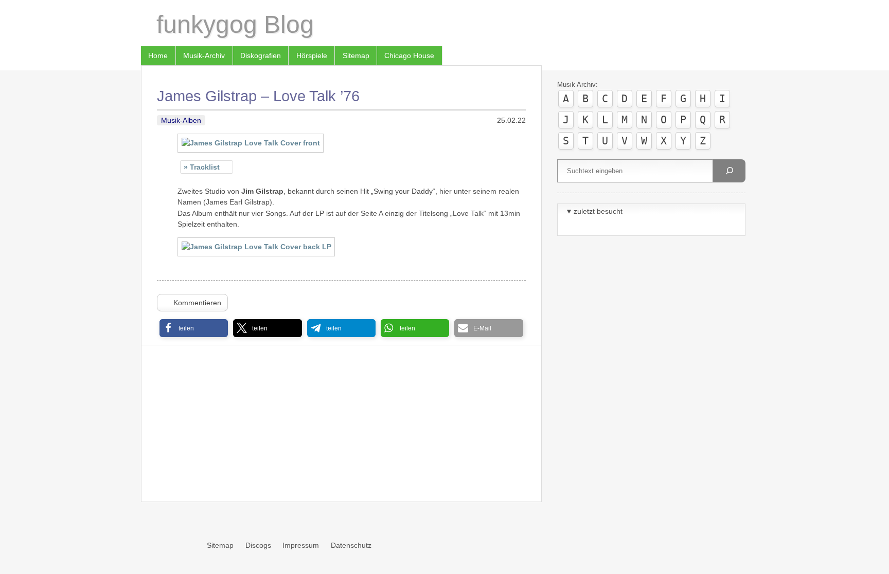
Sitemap (356, 55)
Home (158, 55)
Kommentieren (197, 303)
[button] (193, 328)
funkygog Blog (235, 24)
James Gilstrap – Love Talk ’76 (258, 96)
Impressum (300, 545)
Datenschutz (351, 545)
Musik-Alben (181, 120)
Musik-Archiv (204, 55)
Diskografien (260, 55)
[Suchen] (729, 170)
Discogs (258, 545)
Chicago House (409, 55)
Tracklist (205, 167)
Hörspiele (311, 55)
